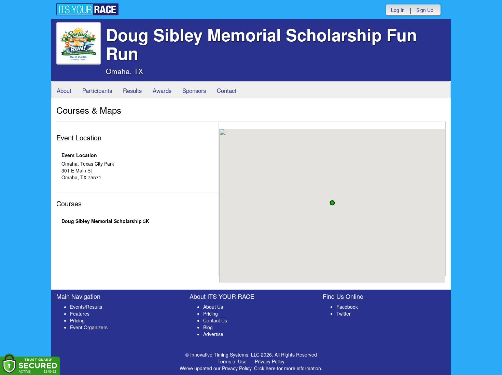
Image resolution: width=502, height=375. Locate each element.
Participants (97, 90)
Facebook (347, 306)
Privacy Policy (269, 361)
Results (132, 90)
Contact (226, 90)
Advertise (213, 334)
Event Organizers (89, 327)
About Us (213, 306)
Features (79, 313)
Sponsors (194, 90)
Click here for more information (287, 368)
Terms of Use (232, 361)
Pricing (77, 320)
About (64, 90)
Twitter (343, 313)
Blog (208, 327)
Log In (398, 9)
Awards (162, 90)
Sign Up (424, 9)
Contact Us (215, 320)
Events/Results (86, 306)
